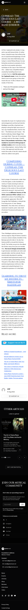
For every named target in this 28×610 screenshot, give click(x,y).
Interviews (5, 587)
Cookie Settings (6, 608)
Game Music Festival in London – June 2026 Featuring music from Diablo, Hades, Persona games (14, 376)
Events (4, 576)
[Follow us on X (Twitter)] (2, 596)
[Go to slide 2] (3, 457)
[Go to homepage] (6, 2)
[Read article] (20, 450)
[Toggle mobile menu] (24, 2)
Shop (3, 581)
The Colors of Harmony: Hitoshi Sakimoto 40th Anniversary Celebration (13, 369)
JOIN (22, 504)
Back (6, 9)
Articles (4, 578)
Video (3, 590)
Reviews (4, 584)
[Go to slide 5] (8, 457)
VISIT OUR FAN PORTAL (14, 467)
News (3, 573)
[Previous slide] (19, 457)
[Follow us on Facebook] (12, 596)
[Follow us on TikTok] (6, 596)
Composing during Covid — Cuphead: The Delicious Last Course (14, 167)
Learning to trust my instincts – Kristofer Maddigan (14, 280)
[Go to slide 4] (6, 457)
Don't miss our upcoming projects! (13, 492)
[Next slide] (24, 457)
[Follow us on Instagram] (9, 596)
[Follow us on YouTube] (15, 596)
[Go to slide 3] (5, 457)
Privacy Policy (10, 510)
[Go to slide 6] (9, 457)
